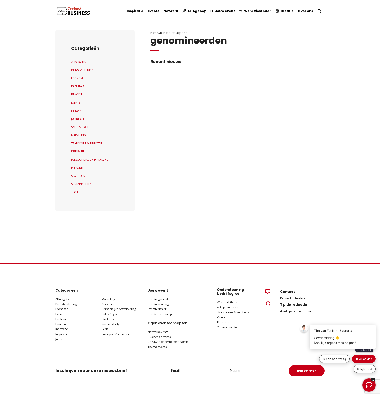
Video (221, 317)
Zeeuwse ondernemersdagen (168, 342)
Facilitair (77, 86)
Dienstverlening (82, 70)
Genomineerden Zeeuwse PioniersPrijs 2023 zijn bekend (242, 83)
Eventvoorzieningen (161, 314)
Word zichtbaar (227, 302)
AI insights (78, 62)
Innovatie (78, 111)
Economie (78, 78)
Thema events (157, 347)
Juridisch (77, 119)
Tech (74, 192)
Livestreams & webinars (233, 312)
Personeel (78, 168)
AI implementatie (228, 307)
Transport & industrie (86, 143)
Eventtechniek (157, 309)
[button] (172, 86)
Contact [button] (287, 291)
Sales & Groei (80, 127)
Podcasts (223, 322)
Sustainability (81, 184)
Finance (76, 94)
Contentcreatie (227, 327)
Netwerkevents (158, 332)
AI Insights (62, 299)
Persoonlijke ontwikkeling (90, 159)
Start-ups (78, 176)
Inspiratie (77, 151)
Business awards (159, 337)
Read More (203, 90)
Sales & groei (110, 314)
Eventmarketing (158, 304)
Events (75, 102)
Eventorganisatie (159, 299)
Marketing (78, 135)
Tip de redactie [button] (293, 304)
